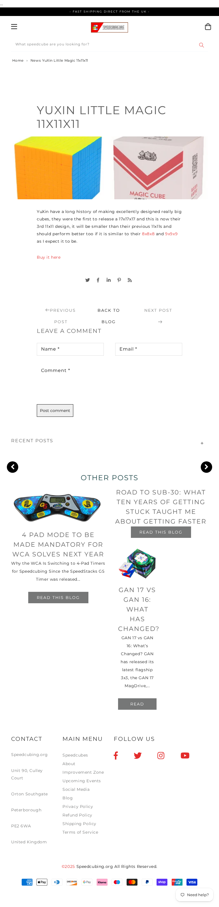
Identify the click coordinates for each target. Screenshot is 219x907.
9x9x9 (171, 233)
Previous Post (63, 312)
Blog (67, 798)
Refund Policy (77, 815)
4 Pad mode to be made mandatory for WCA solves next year (58, 544)
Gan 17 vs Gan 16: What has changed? (138, 609)
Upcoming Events (81, 780)
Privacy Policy (77, 806)
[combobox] (109, 45)
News (36, 60)
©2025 (69, 866)
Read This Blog (58, 597)
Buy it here (49, 257)
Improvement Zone (83, 772)
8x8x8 (148, 233)
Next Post (158, 310)
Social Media (76, 789)
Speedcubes (75, 755)
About (69, 763)
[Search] (201, 45)
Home (17, 60)
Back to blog (109, 312)
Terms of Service (80, 832)
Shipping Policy (79, 823)
